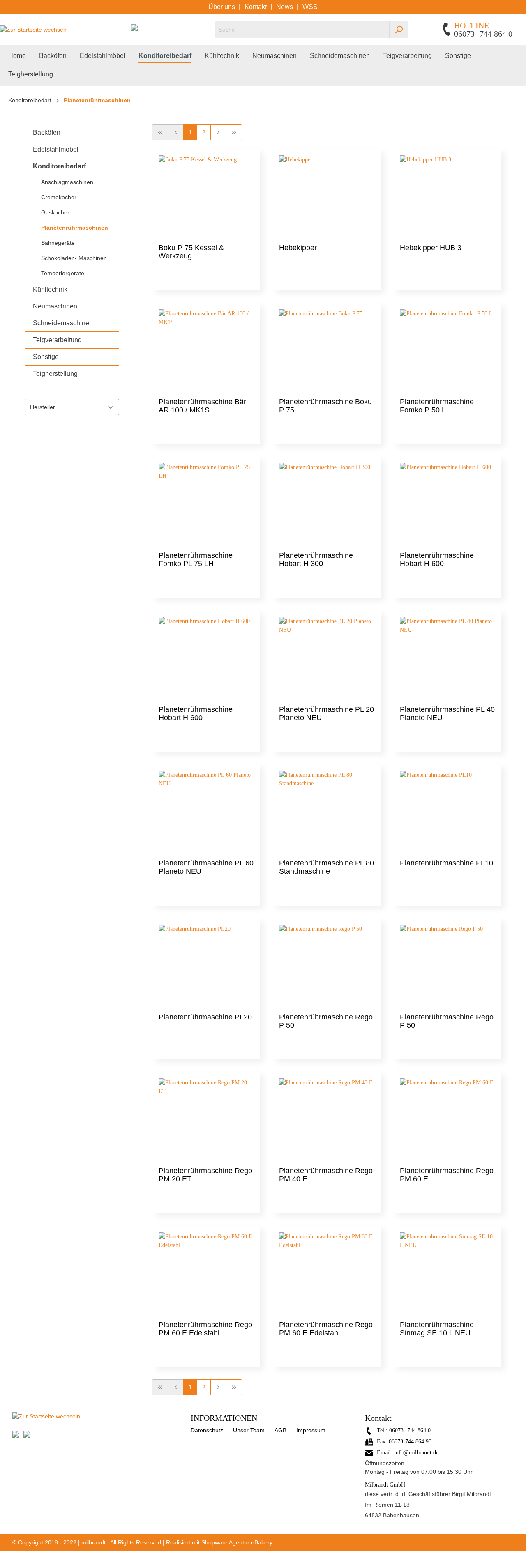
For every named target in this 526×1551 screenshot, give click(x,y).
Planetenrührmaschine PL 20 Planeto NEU (326, 713)
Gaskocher (55, 212)
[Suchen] (398, 29)
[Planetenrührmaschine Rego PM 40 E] (326, 1119)
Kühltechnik (50, 289)
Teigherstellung (55, 373)
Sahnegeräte (58, 242)
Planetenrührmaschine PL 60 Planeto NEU (206, 867)
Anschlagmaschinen (67, 182)
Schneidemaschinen (63, 323)
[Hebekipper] (326, 196)
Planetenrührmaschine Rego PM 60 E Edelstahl (205, 1329)
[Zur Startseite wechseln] (34, 29)
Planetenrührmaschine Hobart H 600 (437, 559)
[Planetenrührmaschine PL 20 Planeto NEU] (326, 658)
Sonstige (46, 356)
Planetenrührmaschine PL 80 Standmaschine (326, 867)
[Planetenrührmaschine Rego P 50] (326, 966)
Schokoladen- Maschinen (74, 258)
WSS (310, 6)
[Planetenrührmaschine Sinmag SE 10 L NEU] (447, 1273)
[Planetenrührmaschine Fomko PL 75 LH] (206, 504)
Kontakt (256, 6)
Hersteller (42, 407)
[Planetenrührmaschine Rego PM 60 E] (447, 1119)
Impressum (310, 1430)
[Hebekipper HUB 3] (447, 196)
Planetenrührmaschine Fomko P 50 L (437, 406)
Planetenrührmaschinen (74, 227)
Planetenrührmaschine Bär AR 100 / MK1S (202, 406)
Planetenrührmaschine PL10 (446, 863)
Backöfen (46, 132)
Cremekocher (58, 197)
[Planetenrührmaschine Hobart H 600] (447, 504)
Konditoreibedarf (59, 166)
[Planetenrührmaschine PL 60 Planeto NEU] (206, 812)
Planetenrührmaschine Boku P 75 (325, 406)
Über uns (222, 6)
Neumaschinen (55, 306)
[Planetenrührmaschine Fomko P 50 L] (447, 350)
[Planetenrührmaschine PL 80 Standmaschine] (326, 812)
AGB (280, 1430)
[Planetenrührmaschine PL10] (447, 812)
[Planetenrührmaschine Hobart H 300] (326, 504)
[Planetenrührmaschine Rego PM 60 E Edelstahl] (206, 1273)
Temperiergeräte (62, 273)
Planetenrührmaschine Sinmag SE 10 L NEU (437, 1329)
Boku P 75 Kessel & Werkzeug (191, 252)
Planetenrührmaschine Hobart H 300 (316, 559)
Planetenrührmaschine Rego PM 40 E (326, 1175)
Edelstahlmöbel (55, 149)
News (285, 6)
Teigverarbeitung (57, 339)
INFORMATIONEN (224, 1417)
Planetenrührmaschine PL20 (205, 1017)
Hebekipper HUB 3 (430, 248)
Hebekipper (298, 248)
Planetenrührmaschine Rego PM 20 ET (205, 1175)
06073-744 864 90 (410, 1441)
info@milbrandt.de (416, 1453)
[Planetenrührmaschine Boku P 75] (326, 350)
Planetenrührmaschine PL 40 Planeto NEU (447, 713)
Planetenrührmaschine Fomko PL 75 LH (196, 559)
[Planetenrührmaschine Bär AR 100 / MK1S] (206, 350)
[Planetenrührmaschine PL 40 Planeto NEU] (447, 658)
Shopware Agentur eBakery (236, 1542)
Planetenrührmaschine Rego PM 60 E (447, 1175)
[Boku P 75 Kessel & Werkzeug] (206, 196)
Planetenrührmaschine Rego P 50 (326, 1021)
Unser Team (249, 1430)
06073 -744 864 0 (410, 1430)
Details (206, 274)
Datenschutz (207, 1430)
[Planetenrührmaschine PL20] (206, 966)
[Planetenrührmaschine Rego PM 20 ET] (206, 1119)
